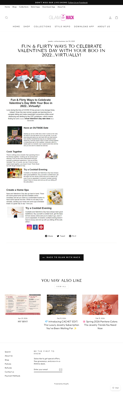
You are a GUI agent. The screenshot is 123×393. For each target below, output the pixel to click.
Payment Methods (12, 376)
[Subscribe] (60, 369)
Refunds (8, 368)
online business (59, 41)
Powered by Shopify (61, 384)
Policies (8, 364)
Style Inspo (35, 7)
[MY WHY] (23, 305)
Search (8, 352)
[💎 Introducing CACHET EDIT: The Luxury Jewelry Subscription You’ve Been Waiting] (61, 305)
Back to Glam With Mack (63, 257)
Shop (14, 7)
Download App (48, 7)
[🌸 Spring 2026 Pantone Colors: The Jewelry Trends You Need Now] (100, 305)
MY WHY (23, 321)
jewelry (50, 41)
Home (7, 7)
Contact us (9, 372)
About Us (61, 7)
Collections (23, 7)
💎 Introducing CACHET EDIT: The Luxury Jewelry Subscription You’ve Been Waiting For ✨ (61, 325)
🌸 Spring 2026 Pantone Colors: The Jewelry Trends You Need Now (100, 325)
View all (61, 286)
